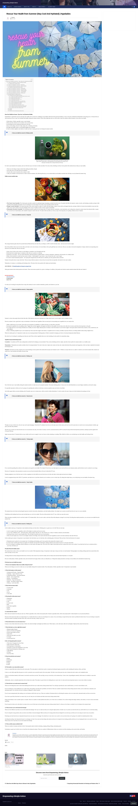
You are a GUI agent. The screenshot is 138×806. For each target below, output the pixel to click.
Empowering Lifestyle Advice (10, 2)
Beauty (97, 801)
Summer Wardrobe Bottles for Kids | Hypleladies (75, 764)
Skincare (119, 803)
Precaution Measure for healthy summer (14, 94)
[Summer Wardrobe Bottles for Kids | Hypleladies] (83, 759)
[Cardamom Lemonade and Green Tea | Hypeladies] (51, 759)
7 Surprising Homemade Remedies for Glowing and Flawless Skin (82, 783)
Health (34, 6)
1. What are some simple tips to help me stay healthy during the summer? (20, 96)
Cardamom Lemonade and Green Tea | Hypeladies (44, 764)
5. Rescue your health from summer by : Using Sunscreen (17, 89)
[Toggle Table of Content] (31, 80)
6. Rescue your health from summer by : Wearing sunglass (17, 90)
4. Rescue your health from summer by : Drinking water (16, 88)
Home (81, 801)
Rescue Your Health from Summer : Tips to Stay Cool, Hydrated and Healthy (19, 81)
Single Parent (42, 6)
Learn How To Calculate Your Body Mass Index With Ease (79, 803)
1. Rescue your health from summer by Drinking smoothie (17, 82)
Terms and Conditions (125, 803)
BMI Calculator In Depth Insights (105, 801)
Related (11, 109)
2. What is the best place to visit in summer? (16, 97)
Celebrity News (51, 6)
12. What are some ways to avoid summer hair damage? (18, 106)
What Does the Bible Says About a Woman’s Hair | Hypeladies (21, 783)
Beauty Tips (26, 6)
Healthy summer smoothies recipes (15, 83)
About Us (9, 6)
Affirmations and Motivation (91, 801)
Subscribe (62, 778)
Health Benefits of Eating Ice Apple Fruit (22, 266)
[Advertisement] (119, 21)
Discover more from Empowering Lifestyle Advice (17, 110)
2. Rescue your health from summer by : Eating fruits (16, 84)
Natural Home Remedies (93, 803)
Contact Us (125, 801)
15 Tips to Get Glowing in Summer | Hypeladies (12, 764)
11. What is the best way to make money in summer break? (19, 105)
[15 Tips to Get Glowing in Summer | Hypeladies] (20, 759)
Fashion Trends (17, 6)
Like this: (11, 108)
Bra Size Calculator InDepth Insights (116, 801)
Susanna (13, 17)
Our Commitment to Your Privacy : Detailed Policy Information (107, 803)
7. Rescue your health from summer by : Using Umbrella (17, 91)
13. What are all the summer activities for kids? (17, 107)
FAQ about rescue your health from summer (16, 95)
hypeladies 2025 (9, 801)
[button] (132, 6)
